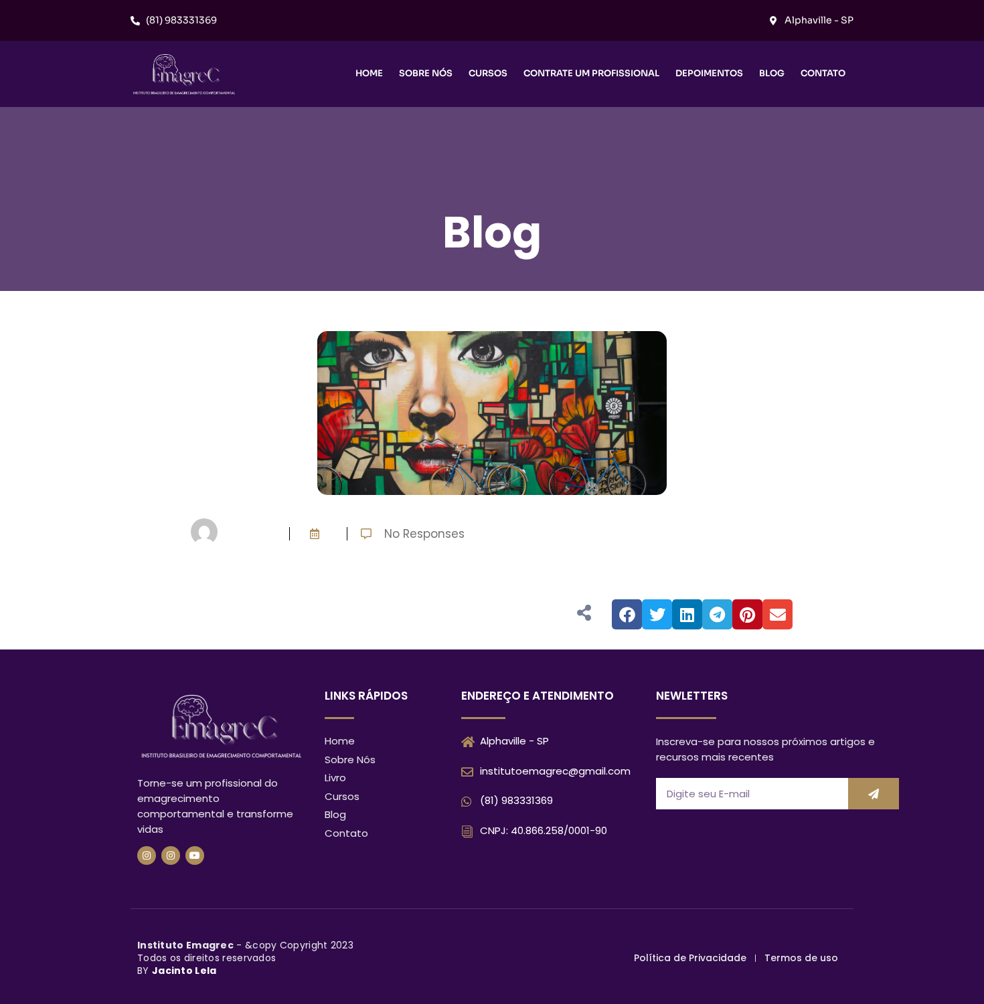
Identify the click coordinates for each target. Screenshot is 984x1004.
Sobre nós (426, 73)
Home (369, 73)
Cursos (488, 73)
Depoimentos (709, 73)
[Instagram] (146, 855)
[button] (627, 614)
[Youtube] (194, 855)
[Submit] (873, 793)
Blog (772, 73)
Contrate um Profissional (591, 73)
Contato (823, 73)
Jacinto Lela (184, 970)
